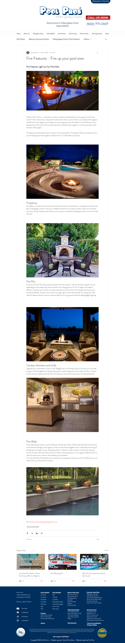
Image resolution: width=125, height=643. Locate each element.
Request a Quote (100, 1)
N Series (43, 604)
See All (106, 550)
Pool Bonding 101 (57, 573)
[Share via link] (42, 533)
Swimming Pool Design (33, 527)
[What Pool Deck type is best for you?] (31, 562)
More (86, 39)
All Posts (21, 39)
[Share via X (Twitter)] (32, 533)
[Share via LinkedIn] (37, 533)
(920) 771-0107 (97, 24)
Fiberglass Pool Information (66, 39)
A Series (43, 602)
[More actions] (97, 52)
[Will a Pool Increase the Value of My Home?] (94, 562)
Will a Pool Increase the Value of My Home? (93, 574)
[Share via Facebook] (27, 533)
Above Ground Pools (39, 39)
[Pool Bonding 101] (62, 562)
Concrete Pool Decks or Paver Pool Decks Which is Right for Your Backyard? (29, 574)
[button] (106, 39)
